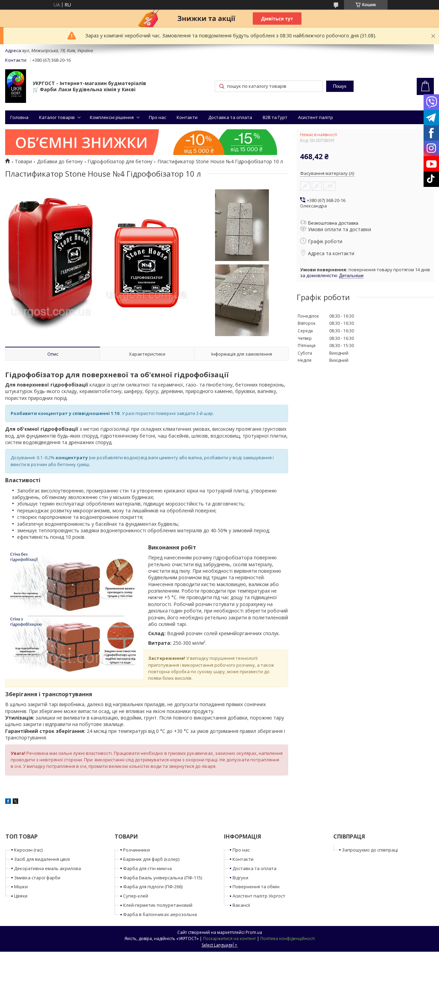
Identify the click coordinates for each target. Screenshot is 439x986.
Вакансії (241, 905)
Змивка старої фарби (37, 878)
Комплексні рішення (112, 117)
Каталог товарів (57, 117)
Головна (19, 117)
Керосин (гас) (28, 850)
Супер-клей (135, 896)
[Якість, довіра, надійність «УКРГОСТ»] (15, 86)
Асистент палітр (315, 117)
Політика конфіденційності (287, 938)
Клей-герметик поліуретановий (157, 905)
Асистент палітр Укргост (259, 896)
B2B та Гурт (275, 117)
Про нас (157, 117)
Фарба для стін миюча (147, 868)
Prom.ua (254, 932)
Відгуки (240, 878)
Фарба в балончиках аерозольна (160, 914)
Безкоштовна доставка (333, 223)
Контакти (187, 117)
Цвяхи (20, 896)
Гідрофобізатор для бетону (119, 161)
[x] (15, 802)
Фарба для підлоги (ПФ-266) (152, 886)
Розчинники (136, 850)
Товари (23, 161)
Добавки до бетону (60, 161)
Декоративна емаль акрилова (47, 868)
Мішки (21, 886)
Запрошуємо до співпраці (370, 850)
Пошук (339, 86)
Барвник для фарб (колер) (151, 859)
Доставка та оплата (230, 117)
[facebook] (8, 802)
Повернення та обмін (256, 886)
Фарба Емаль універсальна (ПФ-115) (162, 878)
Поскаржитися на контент (229, 938)
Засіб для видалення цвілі (42, 859)
